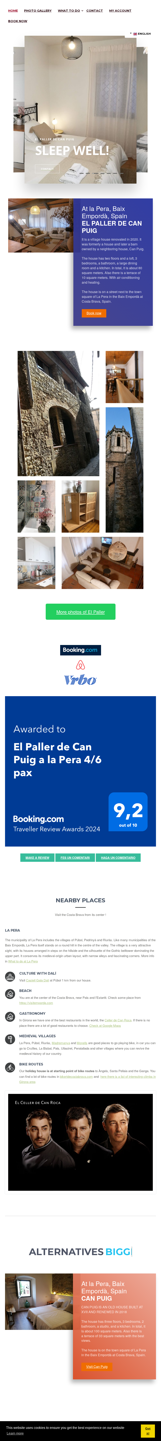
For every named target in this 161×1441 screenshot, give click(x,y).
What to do (69, 11)
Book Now (17, 21)
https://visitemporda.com (36, 1002)
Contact (94, 11)
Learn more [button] (15, 1433)
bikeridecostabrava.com (76, 1076)
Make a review (37, 858)
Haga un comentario (118, 858)
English (144, 33)
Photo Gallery (38, 11)
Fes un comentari (75, 858)
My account (120, 11)
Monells (82, 1043)
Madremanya (61, 1043)
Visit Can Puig (97, 1366)
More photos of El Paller (80, 611)
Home (13, 11)
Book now (94, 313)
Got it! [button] (148, 1431)
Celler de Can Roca (118, 1020)
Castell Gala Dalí (37, 980)
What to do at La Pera (23, 961)
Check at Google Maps (105, 1025)
